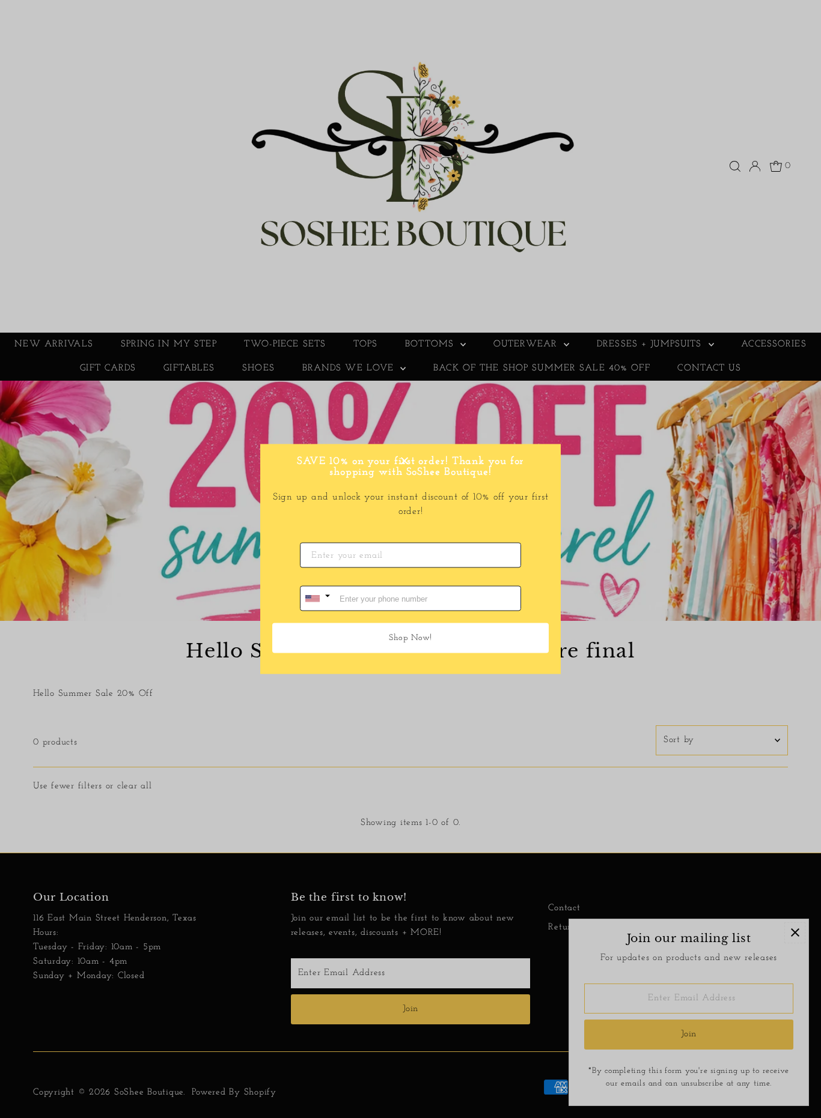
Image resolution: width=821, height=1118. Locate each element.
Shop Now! (410, 637)
